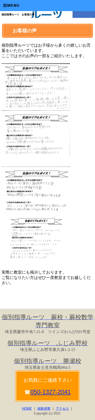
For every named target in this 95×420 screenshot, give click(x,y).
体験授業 (43, 408)
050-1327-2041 (50, 392)
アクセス (62, 408)
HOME (27, 408)
